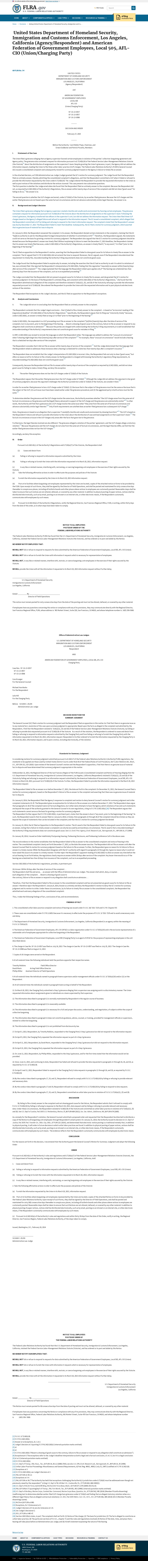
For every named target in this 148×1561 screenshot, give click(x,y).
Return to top (17, 1532)
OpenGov (91, 1558)
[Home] (16, 8)
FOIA (14, 1558)
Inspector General (25, 1558)
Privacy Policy (115, 1558)
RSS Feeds (100, 8)
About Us (24, 1538)
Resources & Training (86, 1538)
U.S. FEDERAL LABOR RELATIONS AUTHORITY (44, 1544)
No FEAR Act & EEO (39, 1558)
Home (16, 18)
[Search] (133, 8)
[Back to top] (142, 1555)
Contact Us (103, 1538)
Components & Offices (40, 1538)
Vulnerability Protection (77, 1558)
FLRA (34, 7)
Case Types (57, 1538)
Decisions (23, 24)
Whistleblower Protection (58, 1558)
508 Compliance (102, 1558)
